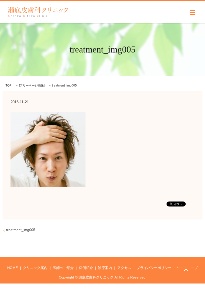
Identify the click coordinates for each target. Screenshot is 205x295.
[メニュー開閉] (192, 12)
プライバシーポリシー (154, 268)
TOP (9, 85)
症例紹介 (86, 268)
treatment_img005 (20, 230)
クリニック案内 (35, 268)
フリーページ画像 (32, 85)
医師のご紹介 (63, 268)
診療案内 (105, 268)
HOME (12, 268)
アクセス (124, 268)
